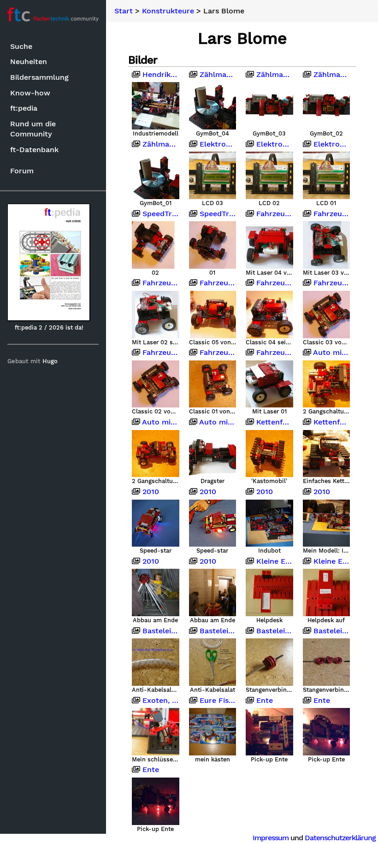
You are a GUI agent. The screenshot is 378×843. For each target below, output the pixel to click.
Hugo (50, 361)
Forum (22, 170)
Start (123, 11)
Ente (263, 700)
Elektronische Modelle (216, 144)
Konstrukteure (168, 11)
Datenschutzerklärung (340, 837)
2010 (149, 492)
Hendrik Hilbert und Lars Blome (159, 75)
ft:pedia (23, 108)
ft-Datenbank (34, 149)
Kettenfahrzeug (330, 422)
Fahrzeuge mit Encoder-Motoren (273, 214)
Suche (21, 46)
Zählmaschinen (216, 75)
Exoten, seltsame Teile (159, 700)
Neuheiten (28, 61)
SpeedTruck (159, 214)
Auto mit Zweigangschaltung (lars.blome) (330, 352)
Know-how (30, 92)
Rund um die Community (33, 128)
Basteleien (159, 631)
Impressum (271, 837)
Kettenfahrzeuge (273, 422)
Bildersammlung (39, 77)
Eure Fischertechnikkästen (216, 700)
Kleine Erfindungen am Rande (273, 561)
